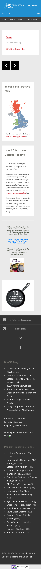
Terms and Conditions (22, 556)
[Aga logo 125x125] (17, 265)
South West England (16, 511)
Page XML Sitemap (13, 422)
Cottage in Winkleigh (17, 466)
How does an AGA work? (18, 508)
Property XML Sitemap (15, 418)
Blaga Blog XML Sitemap (16, 425)
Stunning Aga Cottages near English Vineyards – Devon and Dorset (21, 392)
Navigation (6, 13)
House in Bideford (15, 529)
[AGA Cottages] (20, 5)
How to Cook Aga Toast (18, 487)
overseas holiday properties (16, 136)
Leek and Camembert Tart (20, 375)
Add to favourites (16, 49)
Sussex (9, 37)
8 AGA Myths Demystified (19, 385)
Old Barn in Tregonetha (18, 484)
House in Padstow (15, 532)
